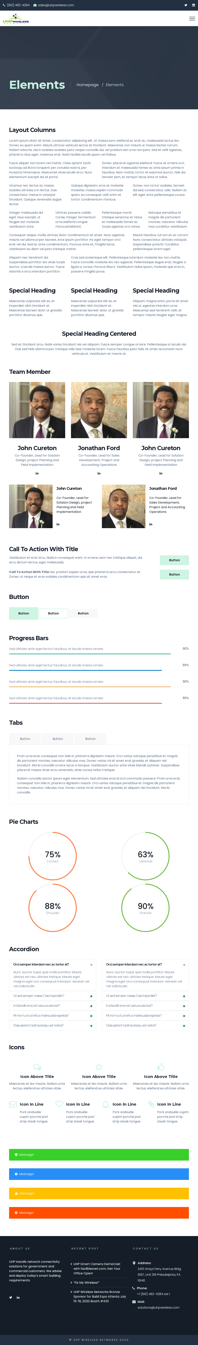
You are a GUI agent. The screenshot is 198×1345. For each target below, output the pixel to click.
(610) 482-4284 (18, 5)
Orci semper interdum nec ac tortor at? (41, 964)
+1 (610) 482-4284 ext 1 (153, 1294)
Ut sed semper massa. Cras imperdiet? (38, 996)
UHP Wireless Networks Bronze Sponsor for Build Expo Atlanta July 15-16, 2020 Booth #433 (99, 1296)
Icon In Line (32, 1104)
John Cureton (37, 448)
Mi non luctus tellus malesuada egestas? (41, 1015)
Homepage (88, 84)
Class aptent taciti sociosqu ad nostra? (38, 1025)
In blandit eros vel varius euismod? (36, 1005)
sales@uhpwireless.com (56, 5)
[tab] (52, 964)
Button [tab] (25, 739)
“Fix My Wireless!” (86, 1282)
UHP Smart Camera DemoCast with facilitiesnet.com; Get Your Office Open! (96, 1269)
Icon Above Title (37, 1076)
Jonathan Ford (99, 448)
